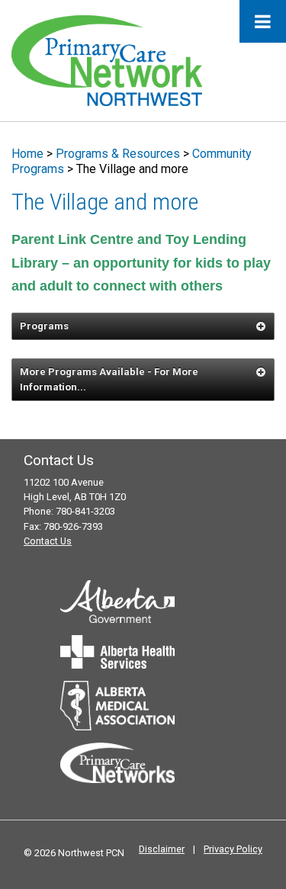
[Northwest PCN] (106, 60)
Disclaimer (162, 849)
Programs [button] (44, 326)
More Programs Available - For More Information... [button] (109, 379)
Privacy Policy (233, 849)
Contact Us (48, 541)
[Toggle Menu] (262, 21)
